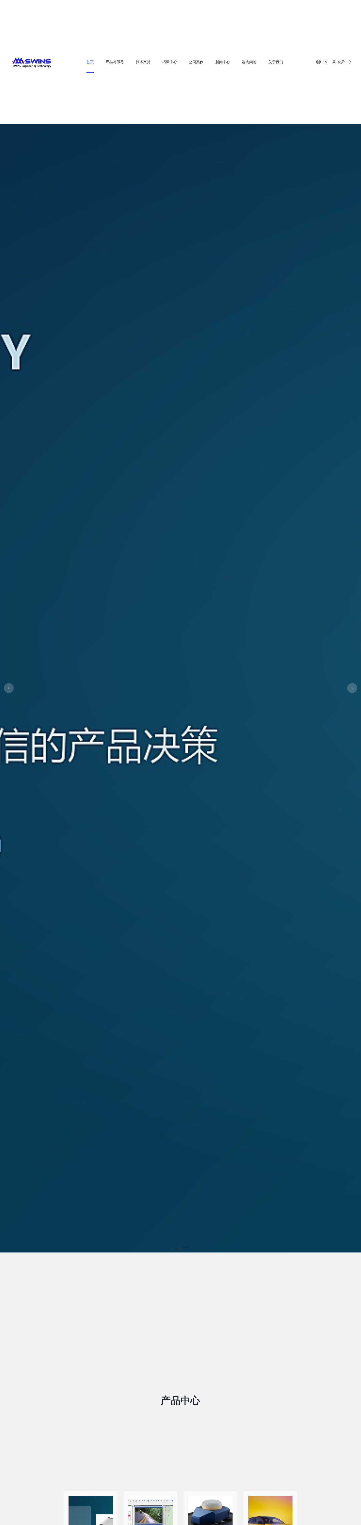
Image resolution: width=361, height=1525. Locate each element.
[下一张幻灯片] (352, 688)
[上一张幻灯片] (9, 688)
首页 (90, 61)
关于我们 (275, 61)
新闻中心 (222, 61)
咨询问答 (249, 61)
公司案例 (196, 61)
